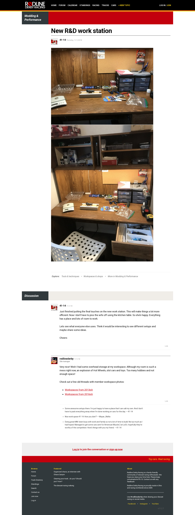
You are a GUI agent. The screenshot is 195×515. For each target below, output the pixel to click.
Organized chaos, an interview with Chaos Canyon (67, 473)
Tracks (105, 5)
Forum (62, 5)
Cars (113, 5)
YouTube (155, 504)
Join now (34, 496)
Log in (75, 449)
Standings (85, 5)
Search (33, 488)
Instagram (144, 504)
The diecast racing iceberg (64, 486)
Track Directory (37, 480)
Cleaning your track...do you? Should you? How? (68, 480)
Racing (95, 5)
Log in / (165, 5)
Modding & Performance (33, 17)
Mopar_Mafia (104, 417)
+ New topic (124, 5)
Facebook (132, 504)
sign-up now (116, 449)
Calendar (72, 5)
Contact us (35, 492)
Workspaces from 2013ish (79, 389)
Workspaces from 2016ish (79, 394)
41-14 (130, 411)
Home (54, 5)
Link (166, 346)
